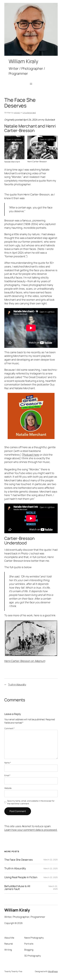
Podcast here (31, 454)
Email (7, 775)
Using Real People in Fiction (20, 877)
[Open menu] (31, 83)
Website (8, 788)
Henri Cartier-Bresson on (24, 661)
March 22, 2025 (51, 859)
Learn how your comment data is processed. (30, 830)
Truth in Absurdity (17, 684)
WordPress (53, 971)
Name (7, 762)
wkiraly (17, 112)
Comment (9, 728)
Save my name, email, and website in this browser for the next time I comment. (31, 802)
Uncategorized (29, 112)
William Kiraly (17, 910)
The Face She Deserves (18, 859)
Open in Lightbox (13, 139)
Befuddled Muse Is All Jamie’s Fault (17, 888)
